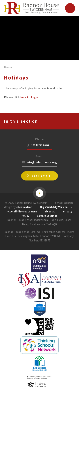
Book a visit (40, 176)
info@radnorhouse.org (41, 162)
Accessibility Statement (22, 211)
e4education (24, 207)
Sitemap (50, 211)
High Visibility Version (54, 207)
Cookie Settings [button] (47, 215)
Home (8, 67)
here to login (29, 97)
